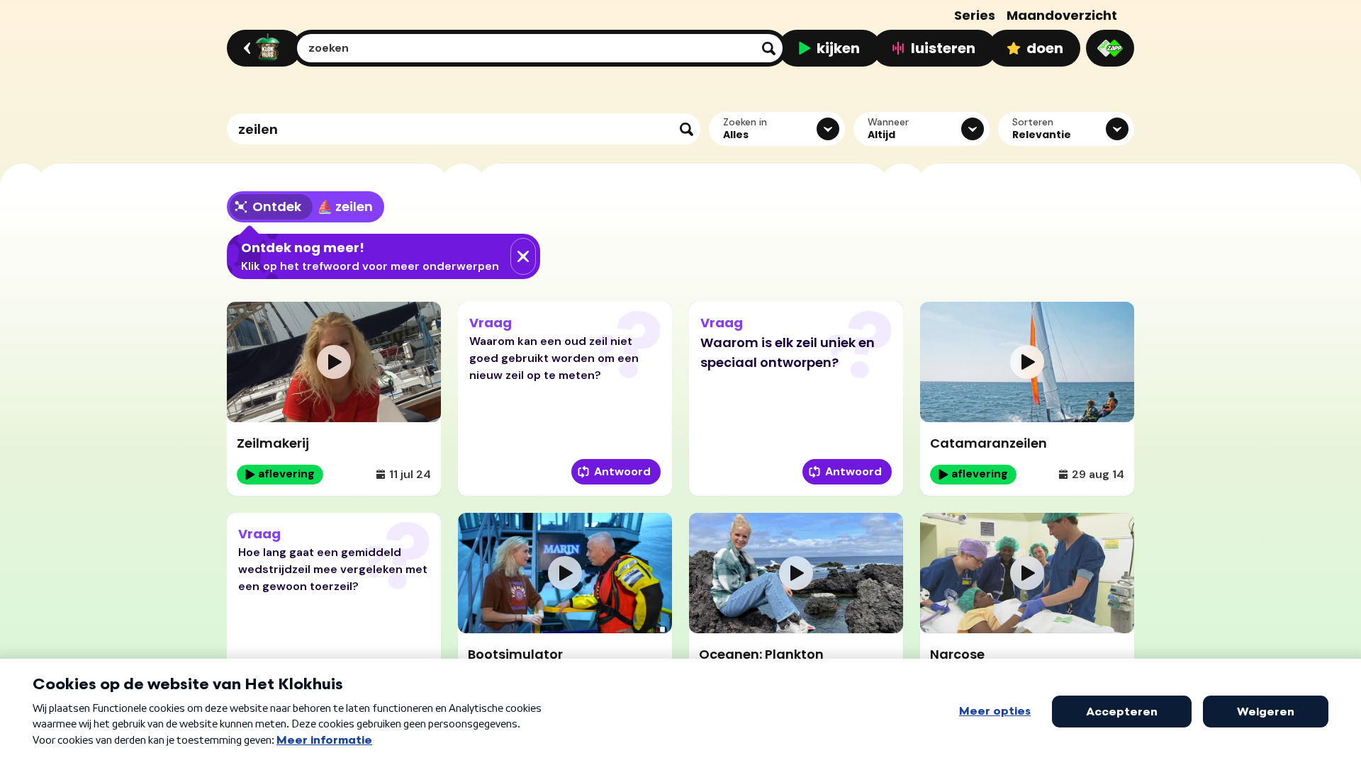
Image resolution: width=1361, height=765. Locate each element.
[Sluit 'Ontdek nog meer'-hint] (523, 256)
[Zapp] (1110, 48)
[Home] (262, 48)
